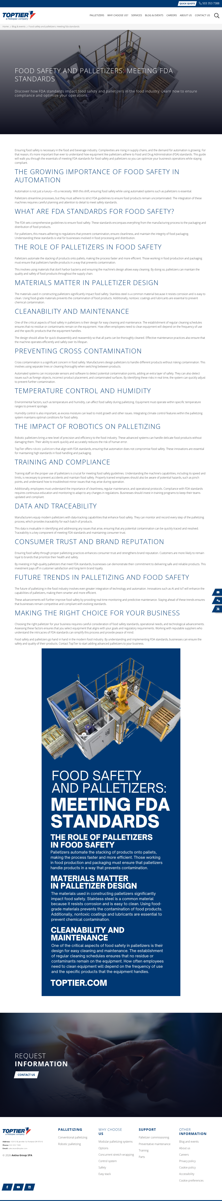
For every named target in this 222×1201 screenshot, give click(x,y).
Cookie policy (187, 1167)
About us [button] (186, 15)
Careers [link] (171, 15)
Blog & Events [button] (154, 15)
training (143, 1150)
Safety (102, 1167)
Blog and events (189, 1141)
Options (103, 1148)
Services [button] (136, 15)
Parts (142, 1157)
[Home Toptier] (19, 15)
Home (6, 26)
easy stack (105, 1174)
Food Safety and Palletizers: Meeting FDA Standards (54, 26)
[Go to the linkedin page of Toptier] (29, 1187)
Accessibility (186, 1174)
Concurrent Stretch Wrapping (116, 1154)
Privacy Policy (187, 1161)
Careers (184, 1154)
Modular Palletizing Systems (116, 1141)
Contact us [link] (202, 15)
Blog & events (18, 26)
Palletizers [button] (97, 15)
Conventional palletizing (72, 1137)
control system (108, 1161)
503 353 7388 (210, 3)
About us (184, 1148)
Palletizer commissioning (154, 1137)
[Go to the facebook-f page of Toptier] (7, 1187)
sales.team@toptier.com (17, 1148)
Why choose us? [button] (117, 15)
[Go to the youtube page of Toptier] (18, 1187)
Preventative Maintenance (154, 1144)
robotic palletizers (44, 449)
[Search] (216, 15)
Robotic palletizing (69, 1144)
